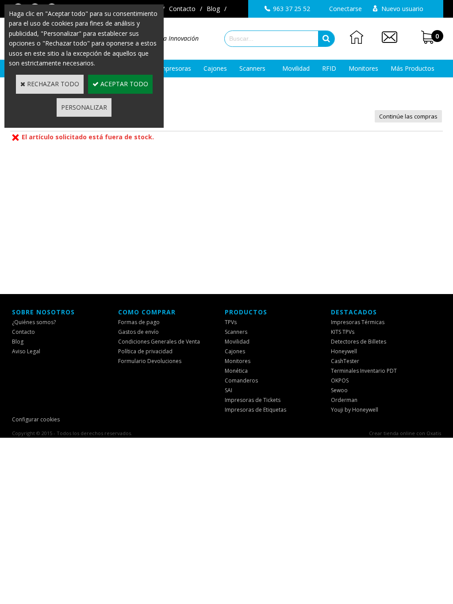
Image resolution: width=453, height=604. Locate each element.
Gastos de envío (138, 332)
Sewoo (339, 390)
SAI (228, 390)
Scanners (252, 68)
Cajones (215, 68)
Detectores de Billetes (358, 341)
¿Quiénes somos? (34, 322)
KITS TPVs (342, 332)
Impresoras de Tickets (252, 400)
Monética (236, 371)
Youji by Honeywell (354, 409)
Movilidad (296, 68)
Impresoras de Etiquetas (255, 409)
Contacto (182, 8)
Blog (213, 8)
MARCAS (227, 86)
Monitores (363, 68)
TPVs (231, 322)
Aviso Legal (26, 351)
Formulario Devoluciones (149, 361)
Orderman (344, 400)
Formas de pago (139, 322)
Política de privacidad (145, 351)
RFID (329, 68)
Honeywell (344, 351)
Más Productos (412, 68)
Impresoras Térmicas (357, 322)
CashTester (345, 361)
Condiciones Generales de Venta (159, 341)
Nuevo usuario (402, 8)
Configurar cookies (36, 419)
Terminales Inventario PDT (364, 371)
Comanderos (241, 380)
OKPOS (340, 380)
